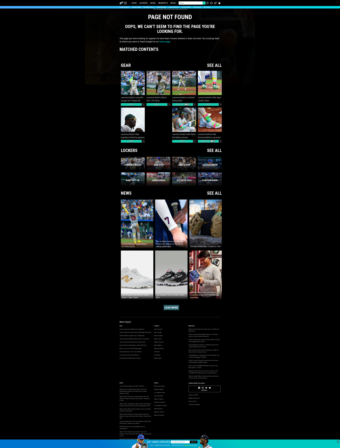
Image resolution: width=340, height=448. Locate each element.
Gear (134, 3)
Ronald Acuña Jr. (125, 7)
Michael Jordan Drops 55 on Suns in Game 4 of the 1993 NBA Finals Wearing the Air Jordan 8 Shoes (203, 372)
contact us (187, 445)
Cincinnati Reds (158, 396)
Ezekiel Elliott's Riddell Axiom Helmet (130, 358)
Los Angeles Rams (159, 392)
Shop (131, 104)
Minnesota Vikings (159, 386)
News (153, 3)
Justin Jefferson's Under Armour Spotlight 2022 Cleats (135, 332)
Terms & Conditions (194, 404)
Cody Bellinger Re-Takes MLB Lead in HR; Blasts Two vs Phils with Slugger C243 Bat (204, 356)
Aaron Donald (158, 329)
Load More (171, 307)
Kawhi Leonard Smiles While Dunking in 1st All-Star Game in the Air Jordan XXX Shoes (203, 335)
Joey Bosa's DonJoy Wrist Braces (129, 355)
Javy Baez (207, 7)
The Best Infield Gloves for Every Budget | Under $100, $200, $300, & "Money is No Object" (135, 422)
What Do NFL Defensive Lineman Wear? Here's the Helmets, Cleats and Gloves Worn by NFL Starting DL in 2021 (135, 416)
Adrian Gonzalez (159, 348)
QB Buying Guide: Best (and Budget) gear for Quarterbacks (132, 427)
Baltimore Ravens (159, 415)
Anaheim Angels (159, 389)
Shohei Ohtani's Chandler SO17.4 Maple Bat (132, 335)
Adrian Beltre (158, 345)
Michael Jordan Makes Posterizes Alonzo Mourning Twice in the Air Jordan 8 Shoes (204, 377)
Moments (163, 3)
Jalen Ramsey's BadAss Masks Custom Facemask (134, 339)
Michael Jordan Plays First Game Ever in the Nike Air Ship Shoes (204, 330)
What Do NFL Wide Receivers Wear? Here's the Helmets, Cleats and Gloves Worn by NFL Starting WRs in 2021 (135, 434)
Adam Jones (158, 339)
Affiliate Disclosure (194, 398)
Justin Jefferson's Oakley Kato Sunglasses (132, 329)
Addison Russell (158, 342)
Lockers (143, 3)
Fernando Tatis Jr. (148, 7)
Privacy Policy (193, 401)
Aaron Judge (158, 332)
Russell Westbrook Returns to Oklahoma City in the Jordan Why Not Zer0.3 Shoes (203, 346)
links (177, 9)
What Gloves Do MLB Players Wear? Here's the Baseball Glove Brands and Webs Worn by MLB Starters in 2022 (133, 391)
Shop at (180, 104)
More (173, 3)
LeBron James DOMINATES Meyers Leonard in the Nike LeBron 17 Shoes (203, 367)
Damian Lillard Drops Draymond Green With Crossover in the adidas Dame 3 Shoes (204, 340)
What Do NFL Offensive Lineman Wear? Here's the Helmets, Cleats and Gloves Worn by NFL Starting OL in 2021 (135, 398)
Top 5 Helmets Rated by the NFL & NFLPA (132, 386)
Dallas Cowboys (158, 399)
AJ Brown (157, 352)
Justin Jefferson (174, 7)
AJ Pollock (157, 355)
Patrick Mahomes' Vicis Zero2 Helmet (131, 352)
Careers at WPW (193, 395)
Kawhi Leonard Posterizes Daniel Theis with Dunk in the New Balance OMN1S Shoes (203, 361)
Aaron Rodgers (158, 335)
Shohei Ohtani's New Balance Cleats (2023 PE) (133, 345)
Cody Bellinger (186, 7)
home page (164, 41)
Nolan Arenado (161, 7)
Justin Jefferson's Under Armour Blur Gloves (132, 342)
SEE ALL (214, 65)
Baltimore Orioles (159, 412)
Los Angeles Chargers (160, 405)
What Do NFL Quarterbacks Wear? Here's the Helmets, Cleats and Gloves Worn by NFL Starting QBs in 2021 (135, 405)
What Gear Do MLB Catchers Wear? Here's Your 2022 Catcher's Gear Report (135, 410)
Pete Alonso (197, 7)
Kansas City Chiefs (159, 402)
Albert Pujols (157, 358)
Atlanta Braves (158, 409)
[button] (219, 3)
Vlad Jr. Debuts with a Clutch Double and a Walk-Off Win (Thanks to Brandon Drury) (204, 351)
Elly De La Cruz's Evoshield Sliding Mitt (130, 348)
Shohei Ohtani (136, 7)
